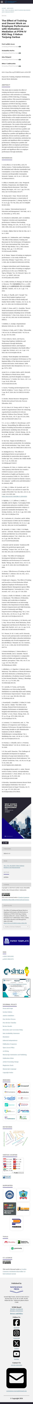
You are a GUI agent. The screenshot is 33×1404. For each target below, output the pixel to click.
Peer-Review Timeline (9, 1023)
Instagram (16, 1338)
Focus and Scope (8, 1008)
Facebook (16, 1327)
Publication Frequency (10, 1044)
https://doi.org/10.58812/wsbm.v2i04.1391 (18, 72)
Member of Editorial (16, 1309)
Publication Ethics (8, 1058)
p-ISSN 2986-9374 (8, 959)
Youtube (16, 1359)
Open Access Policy (8, 1047)
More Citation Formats (13, 926)
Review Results (7, 1026)
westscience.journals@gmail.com (16, 1391)
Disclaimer (6, 1037)
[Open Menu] (2, 2)
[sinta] (16, 976)
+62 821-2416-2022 (16, 1365)
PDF (5, 843)
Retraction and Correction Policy (13, 1030)
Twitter (16, 1348)
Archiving (6, 1051)
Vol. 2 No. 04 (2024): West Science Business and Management (16, 11)
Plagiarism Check (8, 1065)
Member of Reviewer (16, 1311)
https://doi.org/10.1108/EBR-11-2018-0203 (14, 496)
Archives (10, 8)
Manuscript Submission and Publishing (15, 1055)
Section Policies (7, 1012)
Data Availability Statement (11, 1033)
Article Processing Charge (11, 1062)
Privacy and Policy (16, 1313)
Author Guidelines (8, 1015)
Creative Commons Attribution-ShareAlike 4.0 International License (14, 1271)
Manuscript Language (9, 1069)
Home (4, 8)
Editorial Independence (10, 1040)
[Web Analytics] (7, 1178)
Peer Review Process (9, 1019)
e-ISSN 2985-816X (8, 956)
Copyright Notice (8, 1072)
